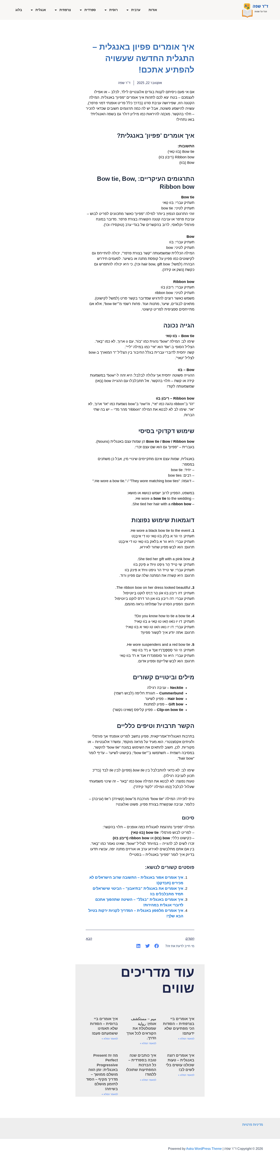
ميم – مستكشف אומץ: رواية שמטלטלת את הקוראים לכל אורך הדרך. (141, 1028)
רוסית (113, 10)
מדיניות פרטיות (252, 1124)
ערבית (135, 10)
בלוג (18, 10)
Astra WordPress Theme (204, 1148)
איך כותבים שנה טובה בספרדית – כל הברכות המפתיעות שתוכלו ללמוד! (141, 1065)
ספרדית (90, 10)
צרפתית (65, 10)
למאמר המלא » (186, 1038)
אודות (153, 10)
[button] (156, 945)
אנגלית (40, 10)
